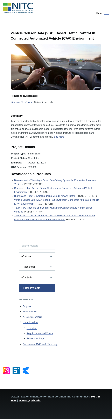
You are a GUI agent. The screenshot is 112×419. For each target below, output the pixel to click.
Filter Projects (31, 288)
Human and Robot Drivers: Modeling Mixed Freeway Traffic (44, 196)
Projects (27, 306)
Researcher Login (36, 338)
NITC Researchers (32, 316)
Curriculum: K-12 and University (40, 344)
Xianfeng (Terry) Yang (22, 102)
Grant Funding (30, 322)
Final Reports (30, 311)
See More (59, 137)
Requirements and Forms (40, 333)
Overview (32, 328)
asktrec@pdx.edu (30, 400)
